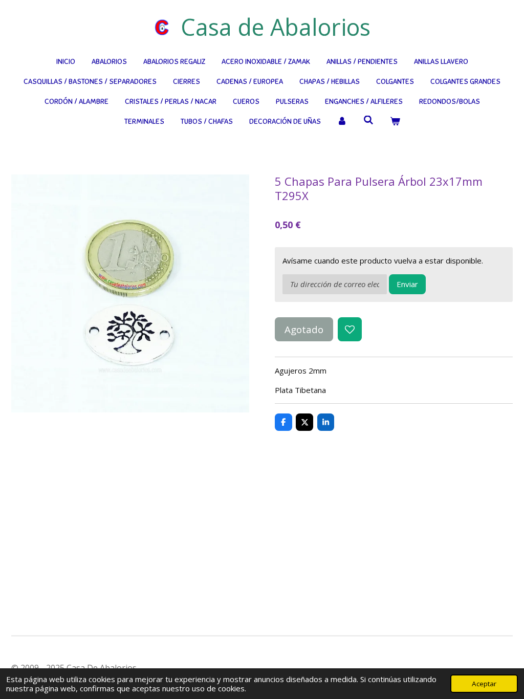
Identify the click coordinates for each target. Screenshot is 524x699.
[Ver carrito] (395, 121)
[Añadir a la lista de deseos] (350, 329)
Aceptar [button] (484, 683)
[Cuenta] (342, 121)
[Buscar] (368, 120)
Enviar (407, 284)
